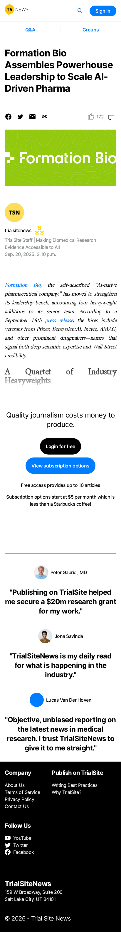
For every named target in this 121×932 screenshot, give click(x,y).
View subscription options (60, 466)
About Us (14, 785)
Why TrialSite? (66, 792)
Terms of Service (22, 792)
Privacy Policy (19, 799)
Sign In (102, 11)
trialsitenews (18, 230)
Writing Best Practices (74, 785)
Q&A (30, 30)
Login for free (60, 446)
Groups (91, 30)
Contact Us (16, 806)
